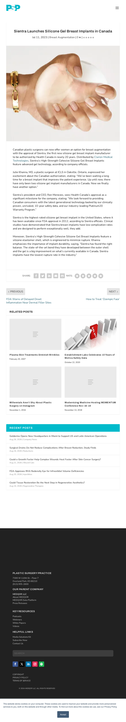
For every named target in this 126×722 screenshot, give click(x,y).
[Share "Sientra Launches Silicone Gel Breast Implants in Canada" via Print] (62, 276)
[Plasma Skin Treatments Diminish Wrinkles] (35, 334)
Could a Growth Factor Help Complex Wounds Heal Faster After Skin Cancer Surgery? (55, 459)
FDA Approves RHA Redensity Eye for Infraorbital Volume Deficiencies (47, 471)
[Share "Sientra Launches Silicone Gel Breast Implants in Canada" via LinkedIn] (49, 276)
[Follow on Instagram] (35, 664)
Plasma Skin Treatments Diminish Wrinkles (34, 355)
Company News (30, 439)
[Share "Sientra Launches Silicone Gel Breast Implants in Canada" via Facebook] (36, 276)
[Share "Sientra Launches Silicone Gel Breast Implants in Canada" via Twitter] (42, 276)
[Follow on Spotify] (41, 664)
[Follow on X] (21, 664)
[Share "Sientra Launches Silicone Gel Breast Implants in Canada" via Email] (55, 276)
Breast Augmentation (62, 37)
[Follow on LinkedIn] (28, 664)
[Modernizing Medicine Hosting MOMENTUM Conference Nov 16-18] (90, 382)
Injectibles (27, 474)
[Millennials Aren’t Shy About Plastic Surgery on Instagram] (35, 382)
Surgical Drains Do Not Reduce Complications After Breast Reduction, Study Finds (53, 447)
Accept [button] (63, 714)
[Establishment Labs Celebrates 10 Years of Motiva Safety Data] (90, 334)
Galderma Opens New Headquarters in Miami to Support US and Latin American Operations (58, 436)
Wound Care (28, 462)
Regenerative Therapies (33, 486)
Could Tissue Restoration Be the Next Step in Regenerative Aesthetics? (47, 482)
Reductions (28, 451)
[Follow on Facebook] (15, 664)
